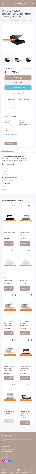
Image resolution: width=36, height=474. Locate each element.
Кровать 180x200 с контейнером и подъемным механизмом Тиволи (25, 368)
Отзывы (20, 150)
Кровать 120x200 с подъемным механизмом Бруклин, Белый (25, 279)
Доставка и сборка (11, 108)
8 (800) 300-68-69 (8, 449)
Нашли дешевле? (18, 93)
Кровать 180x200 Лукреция (9, 412)
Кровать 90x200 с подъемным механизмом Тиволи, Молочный (26, 323)
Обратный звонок (8, 451)
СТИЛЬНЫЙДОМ (18, 3)
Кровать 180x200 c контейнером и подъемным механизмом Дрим (26, 413)
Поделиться (9, 143)
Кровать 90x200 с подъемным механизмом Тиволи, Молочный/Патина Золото (10, 323)
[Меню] (3, 3)
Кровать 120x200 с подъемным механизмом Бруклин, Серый (25, 234)
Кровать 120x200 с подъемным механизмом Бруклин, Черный (9, 234)
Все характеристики (10, 134)
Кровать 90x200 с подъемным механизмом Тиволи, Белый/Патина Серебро (9, 368)
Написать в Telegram (18, 88)
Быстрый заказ (18, 83)
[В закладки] (15, 205)
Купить (7, 244)
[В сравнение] (13, 205)
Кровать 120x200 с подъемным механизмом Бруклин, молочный (10, 279)
